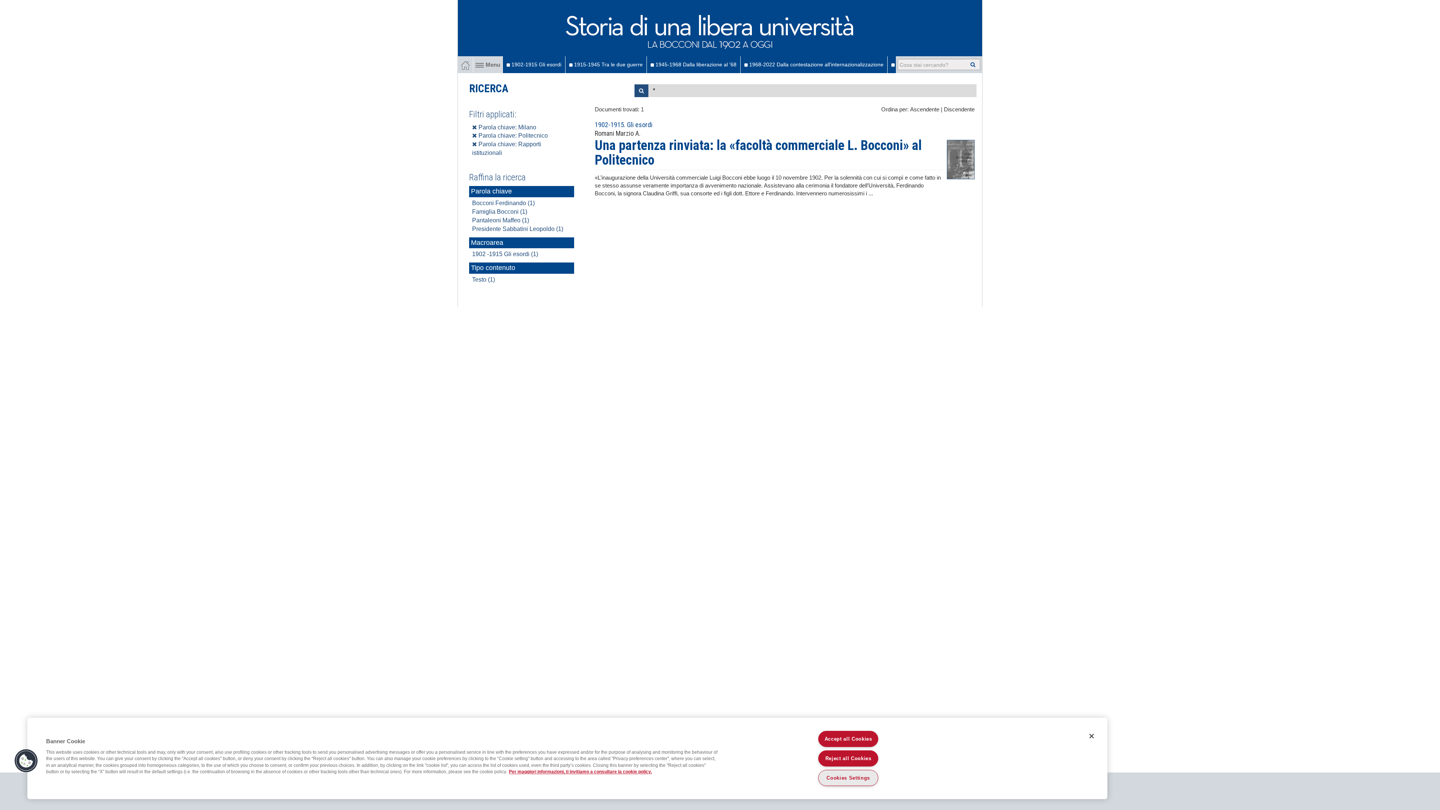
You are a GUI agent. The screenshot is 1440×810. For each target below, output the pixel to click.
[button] (26, 761)
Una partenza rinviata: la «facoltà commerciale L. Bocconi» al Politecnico (758, 153)
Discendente (959, 109)
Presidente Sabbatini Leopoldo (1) (517, 229)
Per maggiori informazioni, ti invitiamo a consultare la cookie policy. (580, 772)
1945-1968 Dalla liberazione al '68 (695, 65)
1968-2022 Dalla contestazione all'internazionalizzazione (816, 65)
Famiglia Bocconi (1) (499, 211)
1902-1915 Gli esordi (535, 65)
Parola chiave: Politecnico (512, 135)
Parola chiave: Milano (506, 127)
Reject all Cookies (848, 758)
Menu (493, 65)
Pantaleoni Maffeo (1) (500, 220)
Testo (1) (483, 279)
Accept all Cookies (848, 739)
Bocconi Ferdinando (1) (503, 203)
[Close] (1091, 736)
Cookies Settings (848, 778)
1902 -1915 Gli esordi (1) (505, 254)
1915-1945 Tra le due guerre (608, 65)
